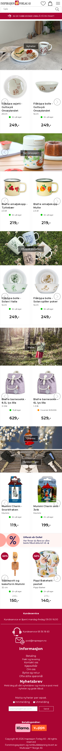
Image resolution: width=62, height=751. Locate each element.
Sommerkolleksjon (31, 249)
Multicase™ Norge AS (31, 748)
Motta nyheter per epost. (31, 697)
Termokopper (31, 153)
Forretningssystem (15, 745)
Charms (31, 438)
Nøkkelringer (31, 462)
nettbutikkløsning (38, 745)
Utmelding (42, 702)
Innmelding (22, 702)
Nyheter (31, 46)
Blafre (31, 347)
